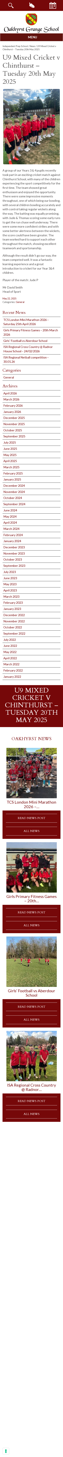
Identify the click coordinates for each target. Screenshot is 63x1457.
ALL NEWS (31, 831)
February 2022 (13, 670)
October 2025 (12, 430)
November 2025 (14, 424)
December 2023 (14, 547)
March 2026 (11, 399)
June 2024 (10, 510)
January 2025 (12, 479)
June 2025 (10, 448)
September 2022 (14, 633)
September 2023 (14, 565)
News (32, 46)
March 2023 (11, 596)
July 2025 (9, 442)
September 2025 (14, 436)
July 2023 (9, 572)
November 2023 (14, 553)
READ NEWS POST (31, 818)
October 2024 (12, 498)
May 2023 (9, 584)
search (11, 5)
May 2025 (9, 455)
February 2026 (13, 405)
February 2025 (13, 473)
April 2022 (10, 658)
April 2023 (10, 590)
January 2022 (12, 676)
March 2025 (11, 467)
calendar (53, 5)
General (20, 302)
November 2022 (14, 621)
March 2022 (11, 664)
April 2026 (10, 393)
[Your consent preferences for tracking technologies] (6, 1451)
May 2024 (9, 516)
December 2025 (14, 418)
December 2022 (14, 615)
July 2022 (9, 639)
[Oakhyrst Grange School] (31, 23)
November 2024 (14, 492)
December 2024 (14, 485)
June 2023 (10, 578)
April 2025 (10, 461)
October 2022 (12, 627)
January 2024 (12, 541)
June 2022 (10, 646)
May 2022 (9, 652)
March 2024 (11, 529)
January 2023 (12, 609)
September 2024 (14, 504)
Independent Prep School (15, 46)
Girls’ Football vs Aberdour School (25, 341)
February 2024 (13, 535)
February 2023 (13, 602)
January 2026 (12, 412)
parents (32, 5)
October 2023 (12, 559)
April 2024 (10, 522)
